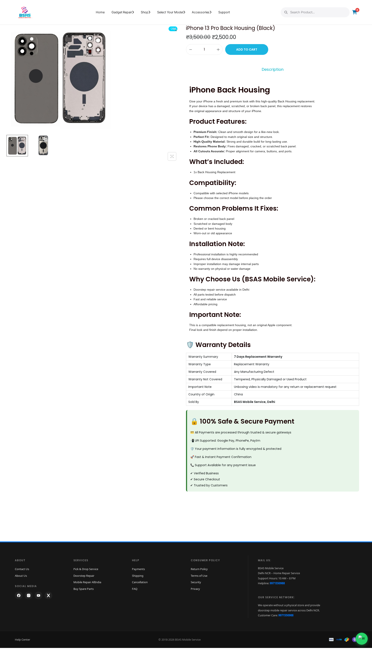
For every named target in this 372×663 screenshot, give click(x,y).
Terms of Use (199, 576)
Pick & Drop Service (85, 569)
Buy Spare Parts (83, 589)
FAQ (134, 589)
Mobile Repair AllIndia (87, 582)
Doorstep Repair (83, 576)
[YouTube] (38, 595)
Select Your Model (170, 12)
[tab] (273, 69)
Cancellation (140, 582)
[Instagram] (29, 595)
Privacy (195, 589)
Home (100, 12)
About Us (21, 576)
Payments (138, 569)
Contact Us (22, 569)
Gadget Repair (122, 12)
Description (273, 69)
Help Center (22, 639)
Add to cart (246, 49)
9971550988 (277, 583)
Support (224, 12)
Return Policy (199, 569)
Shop (145, 12)
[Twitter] (48, 595)
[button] (175, 28)
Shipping (137, 576)
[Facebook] (19, 595)
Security (196, 582)
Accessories (200, 12)
